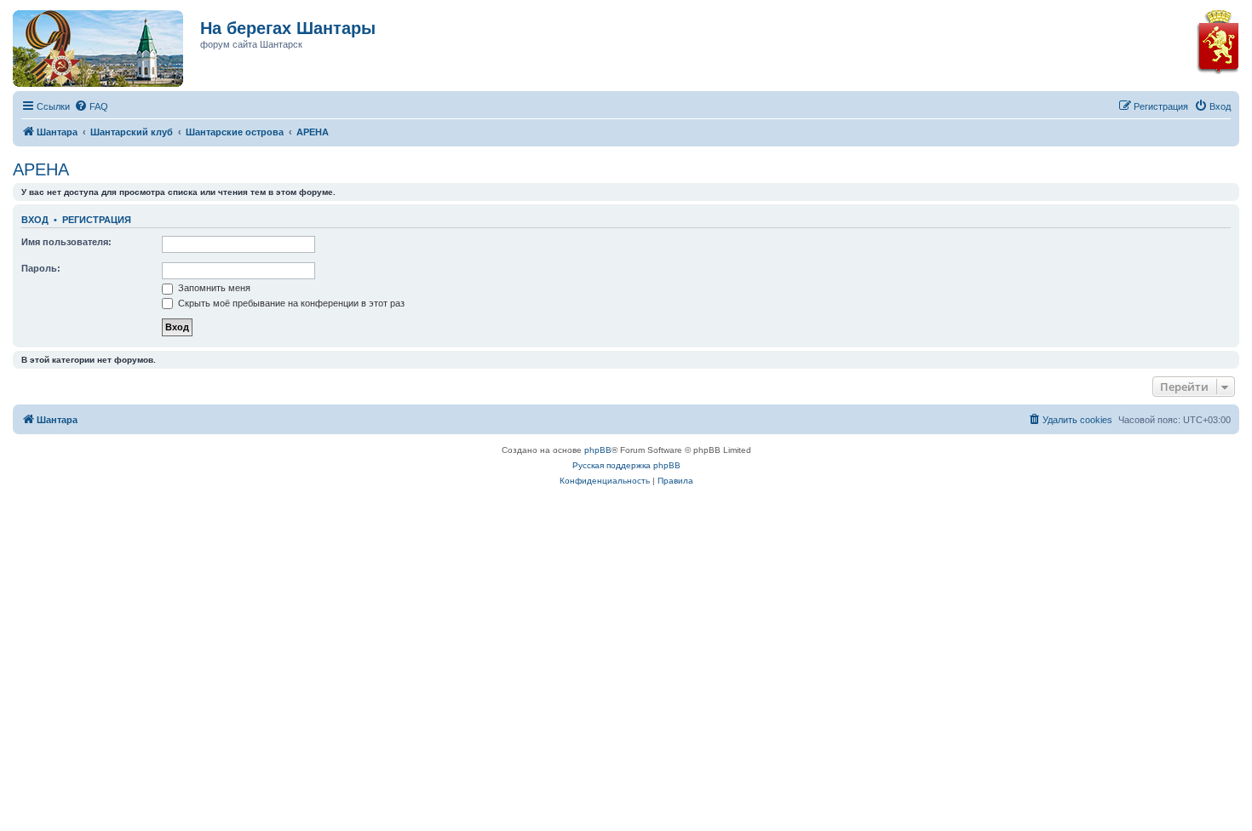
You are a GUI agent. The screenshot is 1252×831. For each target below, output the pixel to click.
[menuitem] (91, 106)
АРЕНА (41, 169)
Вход (35, 220)
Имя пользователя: (66, 242)
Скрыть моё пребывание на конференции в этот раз (290, 303)
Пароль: (40, 268)
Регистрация (96, 220)
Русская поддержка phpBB (626, 465)
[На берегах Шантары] (89, 44)
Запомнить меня (212, 288)
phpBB (598, 450)
